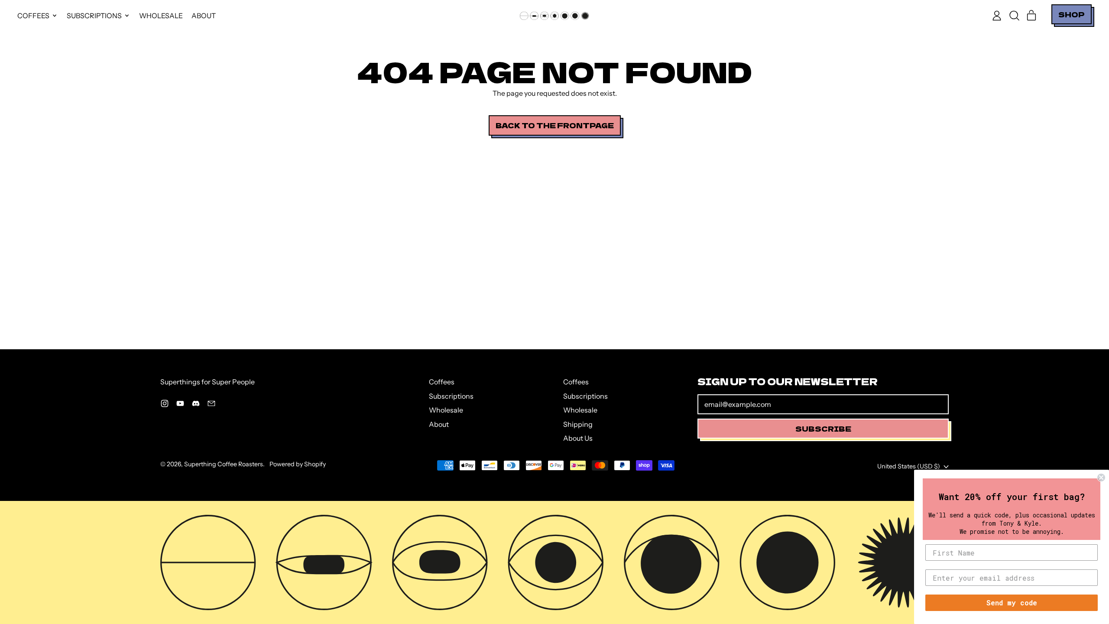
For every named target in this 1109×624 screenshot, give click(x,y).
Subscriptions (451, 396)
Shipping (578, 424)
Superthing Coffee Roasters (223, 464)
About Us (578, 438)
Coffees (441, 381)
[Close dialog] (1101, 477)
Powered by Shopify (297, 464)
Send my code (1011, 602)
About (203, 15)
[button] (1014, 16)
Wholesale (161, 15)
